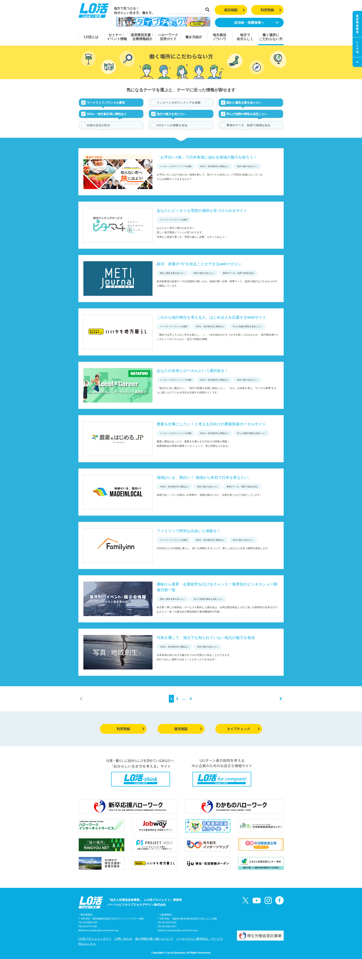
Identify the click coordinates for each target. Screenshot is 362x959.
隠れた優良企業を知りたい (244, 102)
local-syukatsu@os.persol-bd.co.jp (100, 930)
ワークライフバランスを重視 (106, 102)
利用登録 (267, 10)
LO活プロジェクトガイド (95, 938)
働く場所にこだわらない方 (271, 37)
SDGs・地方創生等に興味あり (107, 114)
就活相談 (231, 10)
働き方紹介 (193, 37)
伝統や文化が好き (98, 125)
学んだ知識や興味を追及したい (247, 114)
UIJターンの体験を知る (172, 125)
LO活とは (91, 37)
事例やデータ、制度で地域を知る (248, 125)
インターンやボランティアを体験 (179, 102)
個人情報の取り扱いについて (154, 938)
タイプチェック (238, 729)
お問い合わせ (123, 938)
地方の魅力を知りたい (171, 114)
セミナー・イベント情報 (117, 37)
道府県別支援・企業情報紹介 (142, 37)
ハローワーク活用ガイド (168, 37)
